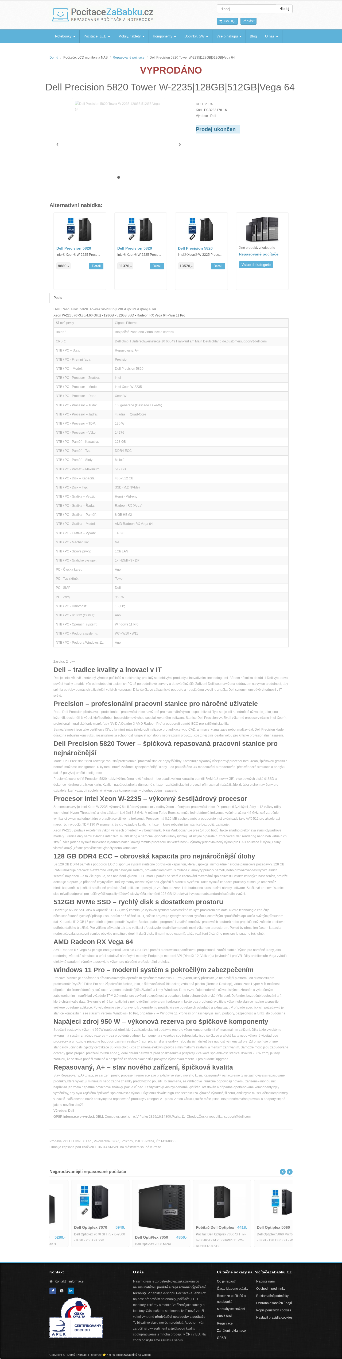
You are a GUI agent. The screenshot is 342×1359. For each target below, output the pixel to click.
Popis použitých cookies (273, 1310)
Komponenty (163, 36)
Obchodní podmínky (270, 1289)
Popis (58, 298)
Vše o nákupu (227, 36)
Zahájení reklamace (231, 1331)
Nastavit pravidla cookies (274, 1317)
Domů (53, 57)
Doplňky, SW (194, 36)
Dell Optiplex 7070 (131, 1227)
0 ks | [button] (228, 21)
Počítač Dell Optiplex (255, 1227)
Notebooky (64, 36)
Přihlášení (224, 1316)
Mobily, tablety (130, 36)
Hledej (284, 9)
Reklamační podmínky (272, 1296)
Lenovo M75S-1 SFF (72, 1237)
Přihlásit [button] (248, 21)
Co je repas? (226, 1281)
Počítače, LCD (95, 36)
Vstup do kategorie (256, 265)
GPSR (221, 1338)
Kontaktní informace (69, 1281)
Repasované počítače (129, 57)
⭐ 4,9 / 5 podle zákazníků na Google (126, 1354)
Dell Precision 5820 (73, 248)
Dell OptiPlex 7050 (192, 1237)
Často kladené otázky (232, 1289)
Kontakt (82, 1354)
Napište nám (265, 1281)
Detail (96, 266)
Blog (253, 36)
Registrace (225, 1323)
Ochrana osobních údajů (274, 1303)
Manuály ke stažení (231, 1309)
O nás (270, 36)
